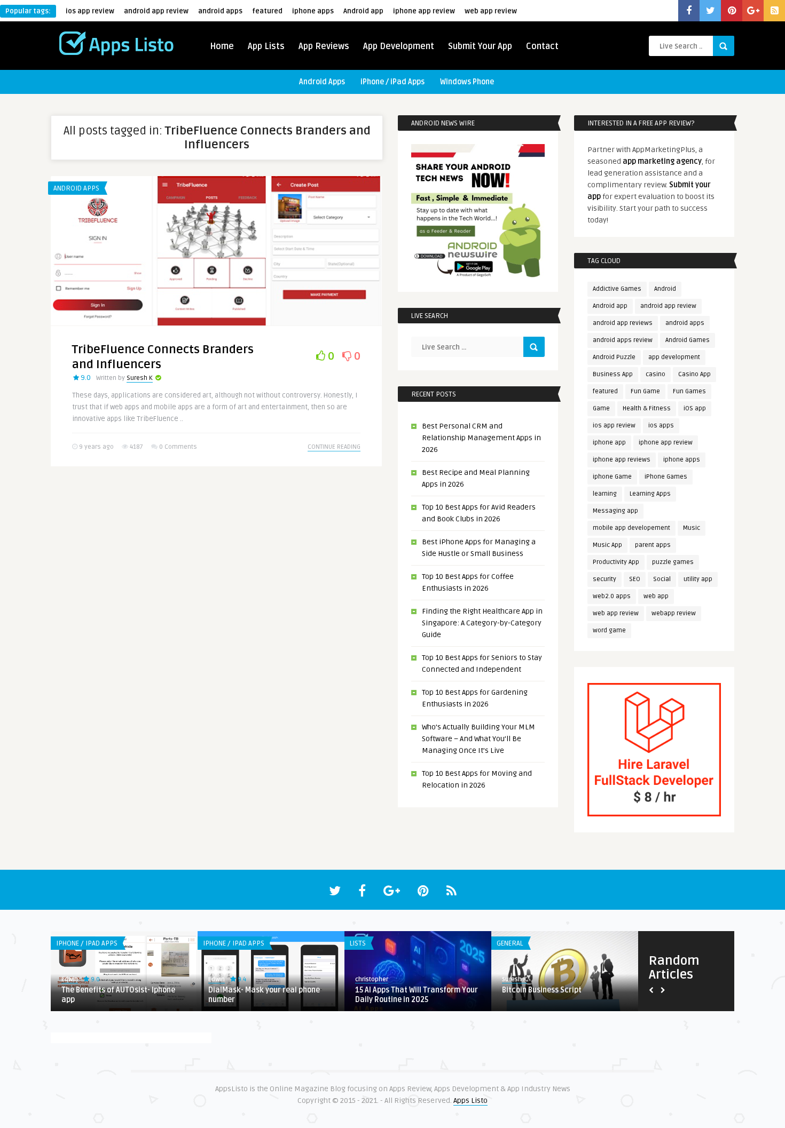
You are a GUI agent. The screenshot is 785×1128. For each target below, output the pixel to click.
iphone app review (424, 11)
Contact (542, 46)
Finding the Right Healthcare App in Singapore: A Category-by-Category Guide (482, 623)
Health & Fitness (647, 408)
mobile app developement (631, 528)
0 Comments (178, 447)
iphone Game (612, 477)
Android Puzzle (614, 357)
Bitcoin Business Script (542, 990)
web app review (491, 11)
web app (656, 596)
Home (222, 46)
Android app (363, 11)
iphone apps (313, 11)
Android (665, 289)
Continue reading (334, 447)
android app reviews (623, 323)
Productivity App (616, 562)
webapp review (673, 613)
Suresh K (140, 378)
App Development (398, 46)
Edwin (69, 979)
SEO (634, 579)
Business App (613, 374)
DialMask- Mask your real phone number (264, 995)
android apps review (623, 340)
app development (674, 357)
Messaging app (615, 511)
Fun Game (645, 391)
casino (655, 374)
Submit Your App (480, 46)
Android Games (687, 340)
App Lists (266, 46)
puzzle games (673, 562)
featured (267, 11)
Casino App (694, 374)
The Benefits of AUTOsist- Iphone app (118, 995)
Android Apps (322, 81)
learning (605, 494)
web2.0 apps (612, 596)
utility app (698, 579)
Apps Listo (470, 1100)
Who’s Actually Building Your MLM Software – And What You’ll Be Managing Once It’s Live (478, 738)
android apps (220, 11)
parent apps (653, 545)
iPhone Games (666, 477)
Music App (607, 545)
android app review (156, 11)
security (604, 579)
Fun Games (689, 391)
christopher (371, 979)
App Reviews (324, 46)
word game (609, 630)
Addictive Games (617, 289)
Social (662, 579)
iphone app (609, 443)
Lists (358, 943)
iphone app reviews (621, 460)
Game (601, 408)
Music (691, 528)
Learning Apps (650, 494)
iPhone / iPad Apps (392, 81)
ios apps (661, 426)
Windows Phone (467, 81)
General (510, 943)
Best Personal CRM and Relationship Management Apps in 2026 (481, 438)
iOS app (695, 408)
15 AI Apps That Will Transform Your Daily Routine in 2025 (416, 995)
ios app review (90, 11)
